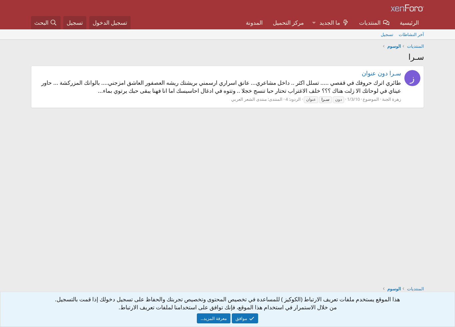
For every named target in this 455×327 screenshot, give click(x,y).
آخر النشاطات (411, 34)
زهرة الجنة (391, 99)
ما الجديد (329, 22)
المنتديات (370, 22)
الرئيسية (409, 22)
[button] (314, 22)
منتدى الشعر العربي (249, 99)
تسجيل (387, 34)
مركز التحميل (288, 22)
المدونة (254, 22)
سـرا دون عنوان (381, 73)
